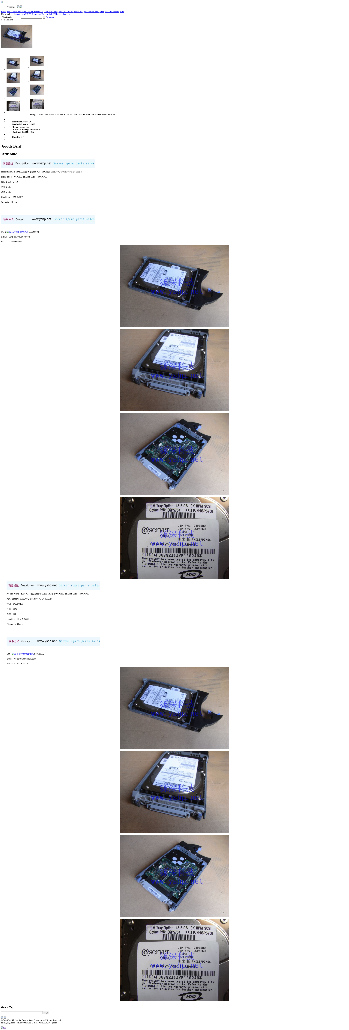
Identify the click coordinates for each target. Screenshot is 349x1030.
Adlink (49, 14)
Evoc (43, 14)
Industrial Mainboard (34, 11)
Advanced (50, 17)
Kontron (37, 14)
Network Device (112, 11)
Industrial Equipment (95, 11)
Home (3, 11)
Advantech (18, 14)
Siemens (66, 14)
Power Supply (79, 11)
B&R (30, 14)
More (122, 11)
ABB (25, 14)
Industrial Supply (51, 11)
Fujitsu (59, 14)
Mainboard (20, 11)
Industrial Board (66, 11)
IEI (54, 14)
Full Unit (11, 11)
